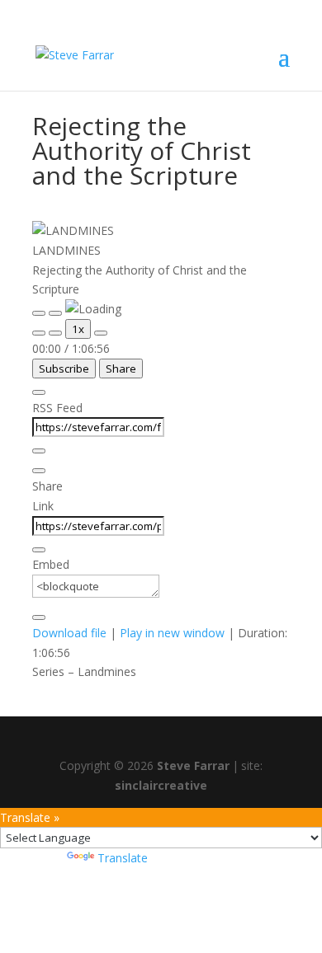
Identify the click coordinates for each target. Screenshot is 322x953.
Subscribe (64, 368)
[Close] (38, 392)
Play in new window (172, 633)
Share (121, 368)
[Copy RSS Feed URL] (38, 450)
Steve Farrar (193, 765)
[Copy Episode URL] (38, 549)
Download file (69, 633)
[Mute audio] (38, 333)
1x (78, 329)
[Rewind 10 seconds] (55, 333)
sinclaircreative (161, 785)
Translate (122, 858)
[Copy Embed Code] (38, 617)
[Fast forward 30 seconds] (100, 333)
